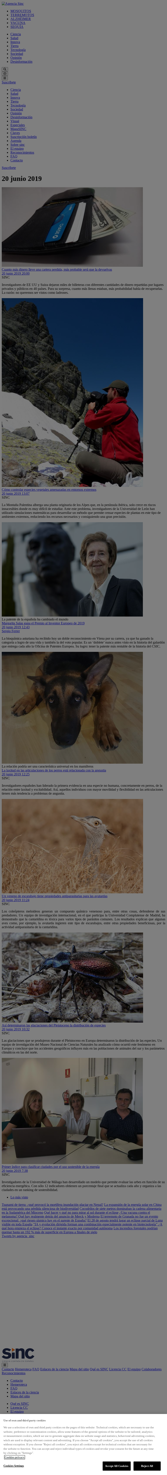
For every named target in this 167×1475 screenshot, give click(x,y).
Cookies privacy (15, 1457)
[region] (83, 1444)
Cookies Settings (13, 1465)
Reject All (147, 1466)
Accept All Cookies (116, 1466)
